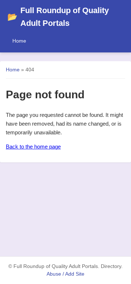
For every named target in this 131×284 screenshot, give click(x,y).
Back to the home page (33, 146)
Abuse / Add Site (65, 274)
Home (19, 41)
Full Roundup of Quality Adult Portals (58, 17)
